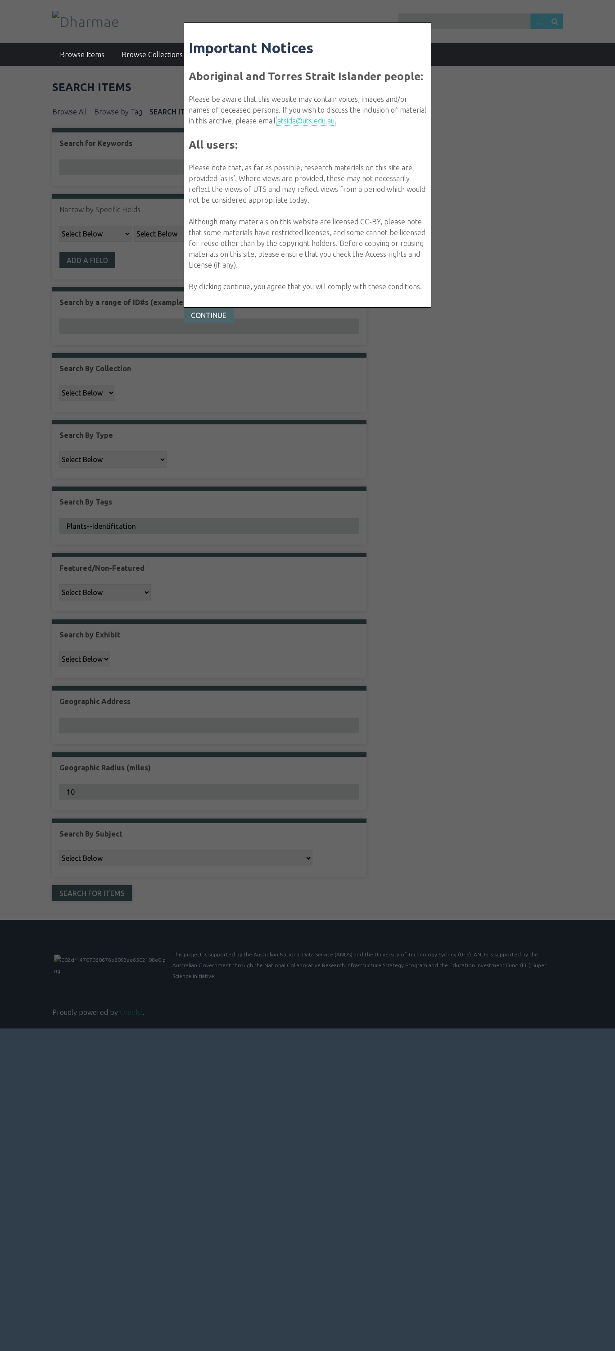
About (209, 54)
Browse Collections (152, 54)
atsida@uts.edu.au (306, 121)
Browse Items (82, 54)
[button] (209, 315)
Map (243, 54)
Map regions (288, 54)
